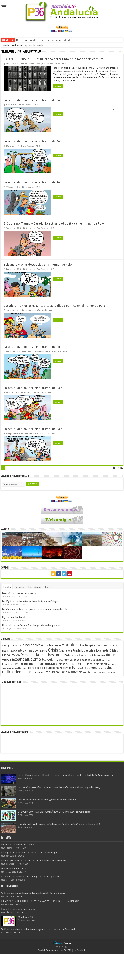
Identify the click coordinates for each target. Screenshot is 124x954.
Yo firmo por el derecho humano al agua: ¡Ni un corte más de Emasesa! (38, 929)
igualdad (60, 663)
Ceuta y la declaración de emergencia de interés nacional (43, 40)
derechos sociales (53, 655)
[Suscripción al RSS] (122, 51)
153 (35, 920)
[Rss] (53, 573)
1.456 (21, 896)
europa (108, 660)
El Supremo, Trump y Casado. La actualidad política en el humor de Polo (54, 223)
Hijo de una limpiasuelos (14, 617)
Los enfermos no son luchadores (19, 593)
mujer (12, 668)
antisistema (110, 645)
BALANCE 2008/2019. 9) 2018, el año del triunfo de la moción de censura (53, 59)
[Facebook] (58, 573)
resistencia (75, 672)
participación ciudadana (43, 667)
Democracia (28, 64)
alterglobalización (12, 645)
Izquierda (70, 664)
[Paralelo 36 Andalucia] (62, 11)
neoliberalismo (21, 668)
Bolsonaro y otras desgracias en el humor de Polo (38, 264)
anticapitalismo (92, 645)
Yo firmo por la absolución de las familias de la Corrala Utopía (33, 893)
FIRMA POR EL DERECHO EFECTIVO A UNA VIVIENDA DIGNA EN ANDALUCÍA (40, 901)
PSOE (87, 667)
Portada (5, 45)
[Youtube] (69, 573)
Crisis (53, 650)
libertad (80, 664)
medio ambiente (97, 663)
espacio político (81, 659)
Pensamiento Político (51, 64)
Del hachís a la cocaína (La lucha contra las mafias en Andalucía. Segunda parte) (59, 787)
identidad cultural (42, 664)
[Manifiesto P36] (8, 921)
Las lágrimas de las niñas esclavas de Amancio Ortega (30, 601)
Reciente (19, 587)
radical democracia (18, 671)
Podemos (65, 667)
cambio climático (26, 650)
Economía (65, 659)
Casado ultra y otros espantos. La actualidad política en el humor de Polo (54, 305)
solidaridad (90, 672)
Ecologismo (50, 659)
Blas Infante (8, 651)
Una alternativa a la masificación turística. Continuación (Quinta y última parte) (59, 824)
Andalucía (71, 644)
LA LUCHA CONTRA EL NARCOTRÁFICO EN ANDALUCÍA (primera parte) (54, 811)
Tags (47, 587)
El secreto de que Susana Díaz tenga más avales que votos (32, 625)
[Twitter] (64, 573)
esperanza (98, 659)
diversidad (101, 655)
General (38, 64)
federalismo (7, 664)
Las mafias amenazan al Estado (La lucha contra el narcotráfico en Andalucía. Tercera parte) (65, 775)
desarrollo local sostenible (81, 655)
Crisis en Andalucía (73, 650)
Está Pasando (27, 105)
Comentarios (34, 587)
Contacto (81, 950)
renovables (40, 672)
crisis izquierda (98, 650)
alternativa (32, 645)
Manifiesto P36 (25, 917)
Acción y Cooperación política (37, 351)
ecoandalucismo (26, 659)
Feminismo (21, 664)
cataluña (42, 650)
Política (77, 667)
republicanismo (56, 672)
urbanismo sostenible (106, 673)
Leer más (58, 86)
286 (19, 904)
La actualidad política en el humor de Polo (33, 100)
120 (18, 932)
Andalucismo (51, 645)
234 (21, 912)
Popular (7, 587)
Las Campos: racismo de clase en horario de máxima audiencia (34, 609)
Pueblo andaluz (101, 667)
